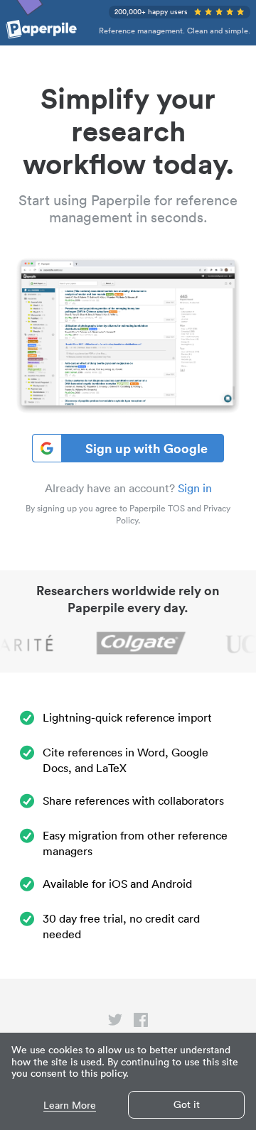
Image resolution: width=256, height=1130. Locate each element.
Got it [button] (187, 1104)
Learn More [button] (69, 1105)
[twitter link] (115, 1023)
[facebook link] (141, 1023)
